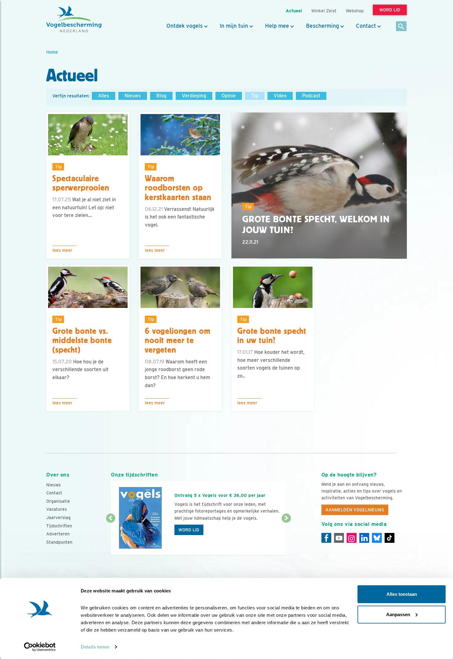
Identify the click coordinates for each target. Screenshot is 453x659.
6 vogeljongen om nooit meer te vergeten (177, 340)
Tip (254, 96)
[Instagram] (352, 538)
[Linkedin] (364, 538)
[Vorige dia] (110, 537)
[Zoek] (401, 26)
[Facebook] (326, 538)
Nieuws (132, 96)
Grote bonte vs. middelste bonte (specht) (82, 340)
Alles (103, 96)
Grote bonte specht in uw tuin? (271, 335)
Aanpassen (398, 614)
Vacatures (56, 509)
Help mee (277, 26)
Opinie (229, 96)
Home (52, 52)
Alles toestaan (401, 594)
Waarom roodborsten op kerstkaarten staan (178, 188)
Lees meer (62, 250)
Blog (161, 96)
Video (280, 96)
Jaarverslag (58, 517)
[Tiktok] (389, 538)
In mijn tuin (234, 26)
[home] (74, 19)
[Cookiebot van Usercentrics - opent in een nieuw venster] (40, 647)
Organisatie (58, 501)
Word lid (188, 529)
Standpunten (59, 542)
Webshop (355, 10)
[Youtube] (339, 538)
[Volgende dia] (286, 537)
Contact (366, 26)
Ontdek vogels (184, 26)
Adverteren (58, 533)
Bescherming (322, 26)
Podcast (311, 96)
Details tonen (95, 646)
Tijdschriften (59, 525)
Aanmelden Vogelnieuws (354, 509)
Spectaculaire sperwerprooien (80, 183)
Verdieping (194, 96)
